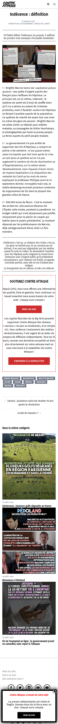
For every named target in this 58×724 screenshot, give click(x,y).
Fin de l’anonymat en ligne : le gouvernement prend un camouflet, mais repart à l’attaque (28, 643)
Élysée (7, 382)
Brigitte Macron (46, 378)
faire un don (29, 309)
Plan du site (9, 671)
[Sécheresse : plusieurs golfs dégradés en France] (29, 466)
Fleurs (18, 382)
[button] (48, 4)
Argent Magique (11, 378)
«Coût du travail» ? (27, 413)
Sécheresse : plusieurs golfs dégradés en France (26, 505)
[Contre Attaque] (9, 4)
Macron (8, 386)
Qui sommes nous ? (13, 678)
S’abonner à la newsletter (29, 361)
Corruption (13, 24)
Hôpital (28, 382)
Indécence (41, 382)
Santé (47, 24)
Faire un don (9, 675)
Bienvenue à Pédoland (13, 580)
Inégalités (39, 24)
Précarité (20, 386)
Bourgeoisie (28, 378)
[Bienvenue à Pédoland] (29, 540)
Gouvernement (26, 24)
